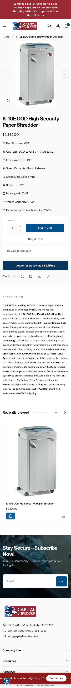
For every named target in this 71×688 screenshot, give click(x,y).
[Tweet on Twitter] (22, 276)
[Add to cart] (10, 516)
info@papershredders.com (23, 636)
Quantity (11, 220)
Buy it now (35, 239)
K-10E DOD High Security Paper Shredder (30, 503)
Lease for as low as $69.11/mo (35, 265)
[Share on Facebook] (14, 276)
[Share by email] (39, 276)
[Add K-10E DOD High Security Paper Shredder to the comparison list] (63, 517)
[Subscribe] (61, 581)
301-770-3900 (16, 630)
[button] (4, 26)
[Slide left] (6, 74)
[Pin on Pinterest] (30, 276)
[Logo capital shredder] (20, 617)
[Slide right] (64, 74)
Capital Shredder (31, 685)
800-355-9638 (37, 630)
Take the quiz (56, 678)
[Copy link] (48, 276)
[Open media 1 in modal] (35, 74)
